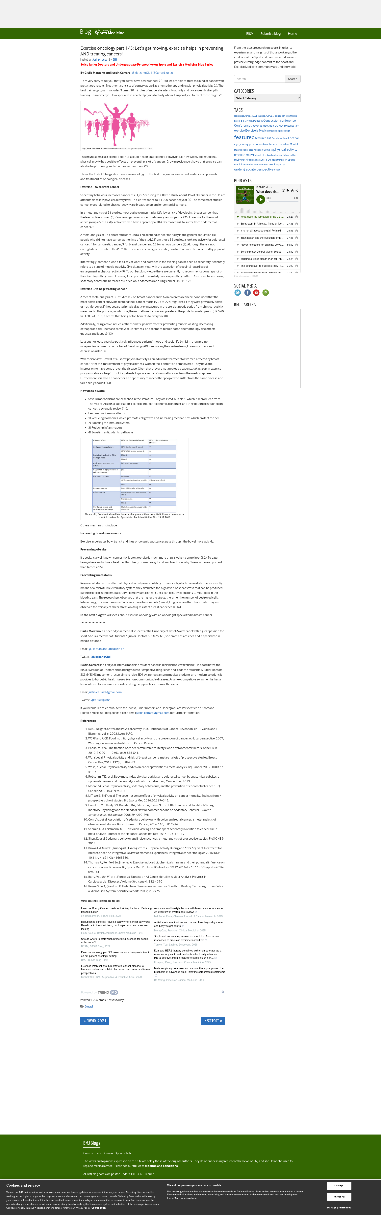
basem (237, 121)
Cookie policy (98, 1207)
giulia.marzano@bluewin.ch (106, 649)
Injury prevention (252, 144)
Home (292, 34)
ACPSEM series (273, 115)
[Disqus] (152, 1077)
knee (265, 144)
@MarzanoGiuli (142, 73)
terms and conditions (163, 1166)
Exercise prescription (280, 131)
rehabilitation (275, 155)
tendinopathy (277, 164)
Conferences (243, 125)
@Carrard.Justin (163, 73)
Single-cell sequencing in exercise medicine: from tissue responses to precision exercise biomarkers (186, 938)
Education (293, 125)
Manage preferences (339, 1207)
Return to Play (289, 155)
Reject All (339, 1196)
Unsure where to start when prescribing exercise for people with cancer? (114, 940)
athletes (293, 116)
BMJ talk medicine (242, 276)
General (89, 1006)
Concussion (271, 120)
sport (284, 160)
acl (251, 116)
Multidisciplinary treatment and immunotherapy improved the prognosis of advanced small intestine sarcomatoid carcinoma (189, 970)
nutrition (258, 149)
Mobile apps (247, 150)
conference (288, 120)
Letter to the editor (279, 144)
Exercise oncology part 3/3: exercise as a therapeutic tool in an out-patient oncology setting (115, 954)
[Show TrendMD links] (222, 991)
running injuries (258, 160)
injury (237, 144)
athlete (285, 115)
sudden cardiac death (256, 164)
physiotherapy (243, 155)
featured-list (263, 138)
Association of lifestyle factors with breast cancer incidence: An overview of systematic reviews (188, 910)
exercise (239, 130)
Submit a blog (271, 34)
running (246, 159)
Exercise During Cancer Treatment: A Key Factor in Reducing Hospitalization (116, 910)
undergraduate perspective (253, 169)
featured (244, 137)
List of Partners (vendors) (181, 1198)
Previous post (96, 1021)
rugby (237, 159)
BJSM (249, 34)
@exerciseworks (242, 115)
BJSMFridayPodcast (252, 120)
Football (293, 138)
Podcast (257, 155)
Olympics (268, 150)
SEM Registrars (274, 159)
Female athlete (279, 138)
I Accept (339, 1185)
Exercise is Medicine (258, 130)
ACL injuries (259, 116)
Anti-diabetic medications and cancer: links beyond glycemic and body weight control (189, 924)
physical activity (285, 149)
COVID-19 (281, 125)
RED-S (265, 154)
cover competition (263, 125)
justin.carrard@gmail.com (105, 692)
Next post (211, 1021)
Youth (277, 169)
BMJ (115, 59)
